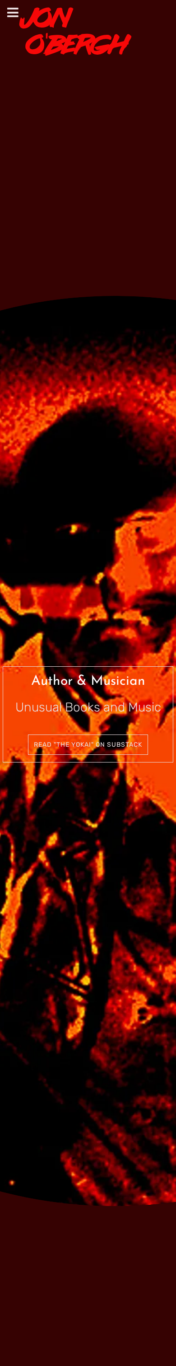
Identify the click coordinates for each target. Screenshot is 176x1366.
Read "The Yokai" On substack (88, 744)
